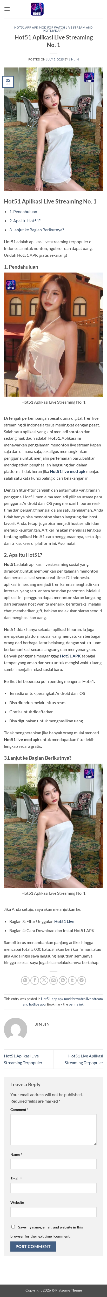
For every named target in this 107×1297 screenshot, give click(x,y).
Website (17, 1202)
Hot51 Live (64, 921)
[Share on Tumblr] (72, 980)
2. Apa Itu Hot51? (25, 220)
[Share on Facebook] (34, 980)
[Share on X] (44, 980)
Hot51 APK (70, 655)
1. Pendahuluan (23, 211)
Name (16, 1154)
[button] (7, 9)
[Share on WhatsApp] (25, 980)
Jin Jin (74, 59)
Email (16, 1178)
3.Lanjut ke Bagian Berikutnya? (36, 229)
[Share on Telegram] (81, 980)
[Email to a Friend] (53, 980)
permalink (76, 1004)
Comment (19, 1109)
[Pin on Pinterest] (63, 980)
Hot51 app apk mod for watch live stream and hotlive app (53, 29)
